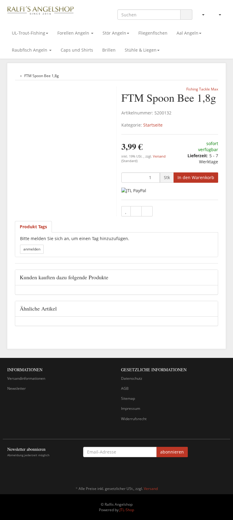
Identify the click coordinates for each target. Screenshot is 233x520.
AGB (125, 388)
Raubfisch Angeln (30, 50)
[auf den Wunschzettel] (126, 211)
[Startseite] (16, 75)
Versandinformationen (26, 378)
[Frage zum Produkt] (147, 211)
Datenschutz (131, 378)
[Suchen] (186, 15)
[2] (133, 190)
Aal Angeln (187, 33)
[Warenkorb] (217, 14)
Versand (159, 156)
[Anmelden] (200, 14)
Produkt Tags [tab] (33, 226)
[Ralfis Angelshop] (40, 10)
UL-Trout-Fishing (28, 33)
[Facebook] (222, 471)
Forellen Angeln (73, 33)
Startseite (153, 125)
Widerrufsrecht (134, 418)
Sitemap (128, 398)
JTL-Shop (127, 509)
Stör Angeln (114, 33)
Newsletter (16, 388)
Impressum (130, 408)
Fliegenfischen (152, 33)
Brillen (109, 50)
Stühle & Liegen (141, 50)
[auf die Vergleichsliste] (136, 211)
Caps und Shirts (77, 50)
